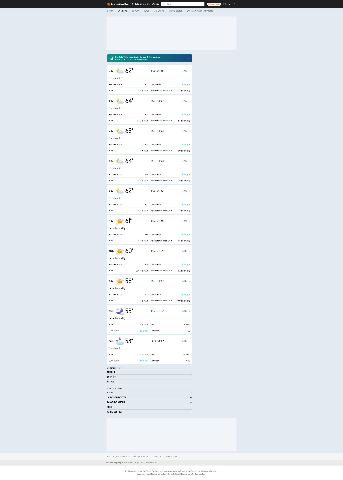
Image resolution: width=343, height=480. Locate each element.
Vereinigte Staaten (139, 456)
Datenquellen (200, 474)
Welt (109, 456)
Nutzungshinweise (143, 474)
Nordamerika (121, 456)
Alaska (155, 456)
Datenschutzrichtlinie (159, 474)
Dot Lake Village (170, 456)
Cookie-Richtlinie (174, 474)
